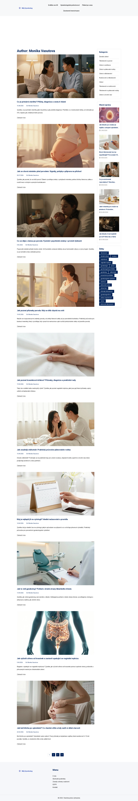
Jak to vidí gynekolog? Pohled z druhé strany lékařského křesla (44, 589)
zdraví (102, 301)
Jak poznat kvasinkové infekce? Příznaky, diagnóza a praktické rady (46, 380)
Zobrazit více (21, 118)
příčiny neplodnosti (106, 298)
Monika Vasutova (33, 105)
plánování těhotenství (107, 304)
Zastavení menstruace (71, 11)
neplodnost (104, 259)
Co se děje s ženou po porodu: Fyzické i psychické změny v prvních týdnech (49, 241)
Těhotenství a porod (105, 61)
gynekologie (104, 266)
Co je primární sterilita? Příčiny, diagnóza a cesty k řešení (41, 102)
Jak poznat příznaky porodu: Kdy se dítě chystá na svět (40, 310)
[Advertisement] (69, 30)
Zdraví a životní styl (105, 95)
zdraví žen (104, 288)
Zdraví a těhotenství (105, 73)
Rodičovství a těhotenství (107, 78)
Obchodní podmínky (59, 779)
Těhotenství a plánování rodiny (109, 90)
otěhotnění (113, 272)
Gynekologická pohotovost (70, 5)
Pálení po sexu (87, 5)
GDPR (55, 784)
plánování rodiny (105, 285)
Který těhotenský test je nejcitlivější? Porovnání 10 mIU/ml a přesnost (108, 153)
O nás (54, 776)
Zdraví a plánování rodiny (107, 69)
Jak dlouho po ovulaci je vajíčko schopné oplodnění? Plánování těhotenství (109, 126)
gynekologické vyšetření (108, 278)
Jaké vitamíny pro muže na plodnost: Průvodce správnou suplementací (108, 208)
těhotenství (104, 253)
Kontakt (55, 787)
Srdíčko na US (53, 5)
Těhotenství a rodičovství (107, 86)
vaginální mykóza (106, 262)
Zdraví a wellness (105, 65)
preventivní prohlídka (107, 275)
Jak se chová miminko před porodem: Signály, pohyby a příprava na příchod (49, 171)
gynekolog (104, 272)
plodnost (103, 282)
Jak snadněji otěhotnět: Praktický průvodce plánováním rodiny (44, 450)
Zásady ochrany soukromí (61, 782)
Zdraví (101, 82)
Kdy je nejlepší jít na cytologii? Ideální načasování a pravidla (42, 519)
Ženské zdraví (104, 57)
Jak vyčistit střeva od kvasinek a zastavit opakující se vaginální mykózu (48, 658)
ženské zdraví (105, 256)
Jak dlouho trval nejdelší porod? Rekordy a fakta (107, 235)
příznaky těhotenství (107, 291)
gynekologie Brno (106, 294)
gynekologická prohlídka (108, 269)
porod (112, 266)
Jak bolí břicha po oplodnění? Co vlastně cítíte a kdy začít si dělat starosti (48, 728)
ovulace (114, 256)
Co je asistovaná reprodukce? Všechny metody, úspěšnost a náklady (107, 181)
